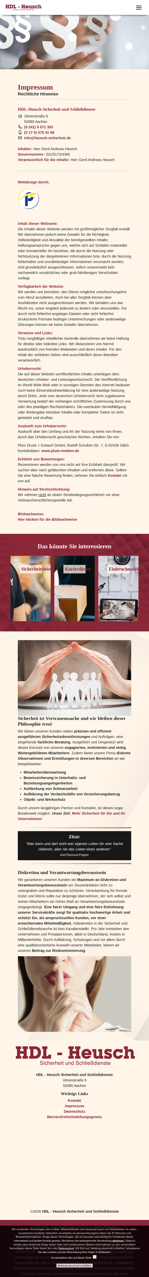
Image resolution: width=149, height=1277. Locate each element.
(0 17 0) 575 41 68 (39, 132)
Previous (9, 586)
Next (140, 586)
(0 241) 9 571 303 (38, 127)
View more (31, 588)
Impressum (74, 1106)
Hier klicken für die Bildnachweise (47, 519)
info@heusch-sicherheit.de (47, 138)
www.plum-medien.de (60, 451)
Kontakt (114, 475)
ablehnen (118, 1240)
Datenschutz (74, 1111)
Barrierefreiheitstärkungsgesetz (74, 1117)
